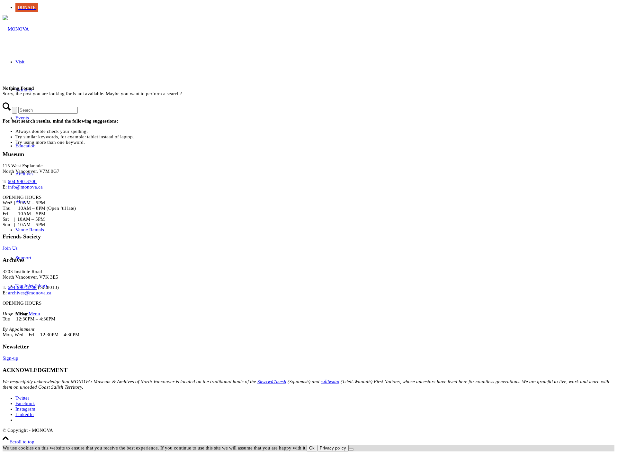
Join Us (10, 248)
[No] (351, 449)
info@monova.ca (25, 187)
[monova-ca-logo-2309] (16, 29)
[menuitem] (314, 7)
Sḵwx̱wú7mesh (271, 381)
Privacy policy (333, 448)
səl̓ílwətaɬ (330, 381)
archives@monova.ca (29, 292)
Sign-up (10, 358)
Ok (312, 448)
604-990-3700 (22, 181)
